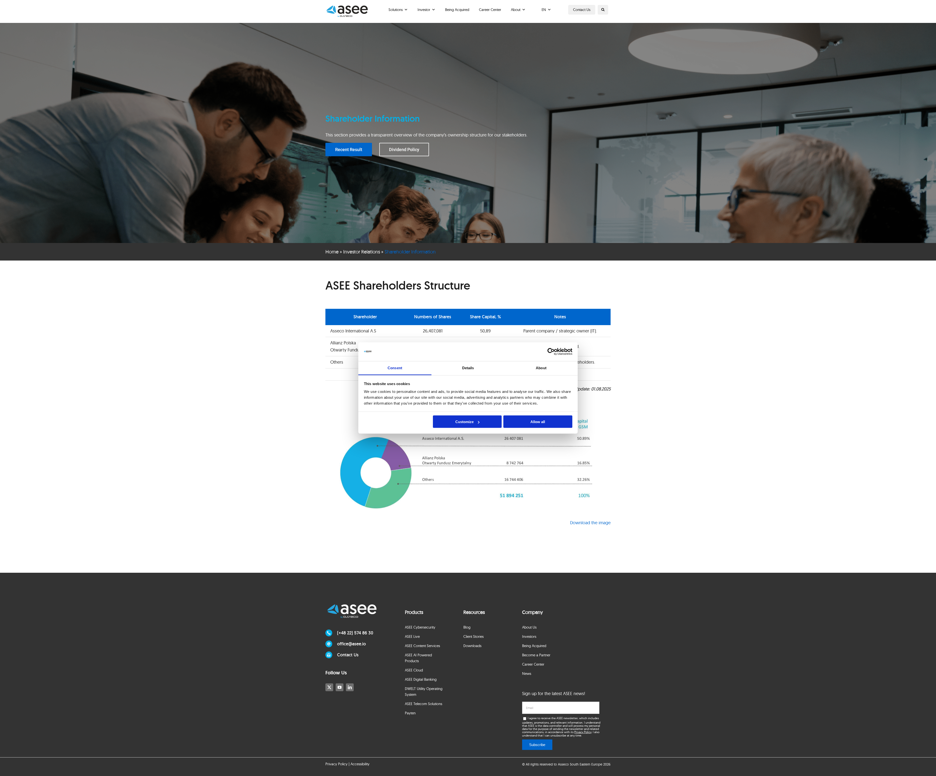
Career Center (490, 9)
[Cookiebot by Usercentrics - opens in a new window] (551, 351)
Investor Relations (361, 252)
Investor (424, 9)
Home (332, 252)
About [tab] (541, 368)
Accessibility (360, 764)
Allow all (537, 422)
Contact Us (581, 9)
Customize (464, 422)
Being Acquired (457, 9)
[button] (603, 10)
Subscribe (537, 745)
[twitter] (329, 687)
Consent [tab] (395, 368)
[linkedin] (350, 687)
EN (544, 9)
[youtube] (339, 687)
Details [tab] (468, 368)
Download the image (590, 522)
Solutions (396, 9)
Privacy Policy (582, 732)
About (515, 9)
